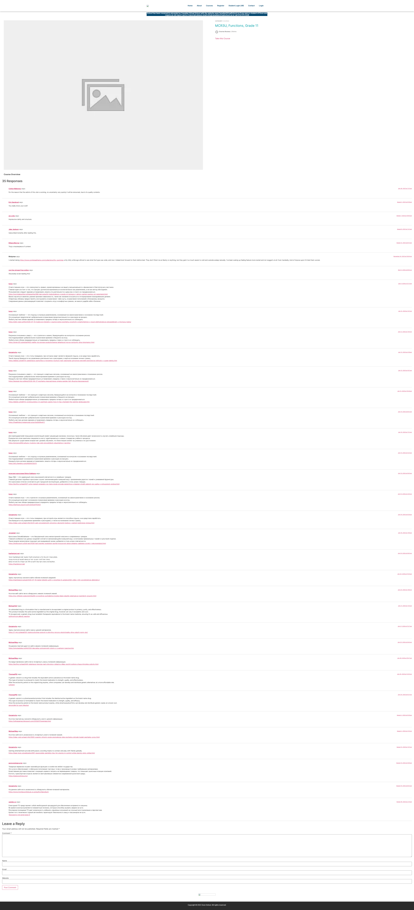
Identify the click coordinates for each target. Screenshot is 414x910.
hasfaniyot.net (14, 553)
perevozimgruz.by (15, 763)
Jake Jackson (14, 229)
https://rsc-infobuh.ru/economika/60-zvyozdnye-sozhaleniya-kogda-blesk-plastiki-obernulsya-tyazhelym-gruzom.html (52, 596)
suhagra (12, 685)
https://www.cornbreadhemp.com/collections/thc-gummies (42, 260)
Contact (251, 6)
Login (261, 6)
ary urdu (12, 216)
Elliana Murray (14, 243)
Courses (209, 6)
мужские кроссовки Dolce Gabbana (22, 473)
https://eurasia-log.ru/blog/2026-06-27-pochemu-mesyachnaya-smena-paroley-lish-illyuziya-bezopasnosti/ (49, 381)
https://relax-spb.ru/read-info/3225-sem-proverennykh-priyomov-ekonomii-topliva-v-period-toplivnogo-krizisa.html (51, 523)
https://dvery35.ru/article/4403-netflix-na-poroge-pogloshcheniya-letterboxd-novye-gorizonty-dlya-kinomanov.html (51, 342)
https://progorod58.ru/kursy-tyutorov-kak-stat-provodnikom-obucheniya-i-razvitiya (39, 443)
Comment (7, 833)
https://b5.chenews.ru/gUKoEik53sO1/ (23, 463)
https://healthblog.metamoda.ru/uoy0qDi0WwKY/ (27, 422)
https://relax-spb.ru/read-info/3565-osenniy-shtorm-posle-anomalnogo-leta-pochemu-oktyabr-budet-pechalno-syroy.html (54, 737)
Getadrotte (13, 352)
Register (220, 6)
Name (4, 861)
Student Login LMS (236, 6)
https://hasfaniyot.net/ (17, 564)
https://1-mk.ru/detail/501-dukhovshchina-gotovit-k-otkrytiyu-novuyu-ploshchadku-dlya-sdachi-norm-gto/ (48, 632)
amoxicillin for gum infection (19, 705)
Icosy (11, 284)
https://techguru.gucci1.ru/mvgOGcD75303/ (25, 505)
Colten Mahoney (15, 189)
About (199, 6)
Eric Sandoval (14, 202)
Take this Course (222, 38)
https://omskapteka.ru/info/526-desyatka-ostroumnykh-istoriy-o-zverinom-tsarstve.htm (41, 648)
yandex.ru (12, 802)
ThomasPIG (13, 674)
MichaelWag (13, 590)
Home (190, 6)
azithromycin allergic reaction (19, 616)
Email (4, 869)
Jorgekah (12, 533)
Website (5, 878)
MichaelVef (13, 606)
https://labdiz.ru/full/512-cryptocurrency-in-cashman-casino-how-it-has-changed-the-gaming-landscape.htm (49, 402)
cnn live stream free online (19, 270)
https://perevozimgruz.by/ (18, 776)
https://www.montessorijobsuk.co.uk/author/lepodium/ (29, 792)
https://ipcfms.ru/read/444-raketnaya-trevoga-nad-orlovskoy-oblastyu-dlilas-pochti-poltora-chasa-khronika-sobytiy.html (53, 664)
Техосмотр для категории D (19, 815)
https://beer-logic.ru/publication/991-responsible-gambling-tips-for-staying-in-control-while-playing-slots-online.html (52, 753)
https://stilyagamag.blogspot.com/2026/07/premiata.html (30, 721)
